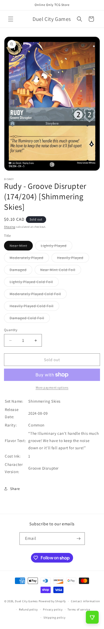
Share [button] (15, 488)
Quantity (10, 330)
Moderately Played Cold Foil (38, 295)
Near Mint (21, 246)
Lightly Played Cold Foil (34, 283)
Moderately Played (29, 259)
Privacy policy (53, 609)
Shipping (9, 227)
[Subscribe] (79, 538)
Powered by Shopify (52, 601)
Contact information (85, 601)
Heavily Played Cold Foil (34, 307)
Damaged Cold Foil (30, 319)
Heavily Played (73, 259)
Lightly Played (56, 246)
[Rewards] (92, 617)
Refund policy (28, 609)
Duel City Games (26, 601)
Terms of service (78, 609)
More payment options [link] (52, 387)
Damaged (21, 271)
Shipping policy (54, 617)
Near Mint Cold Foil (60, 271)
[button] (11, 19)
